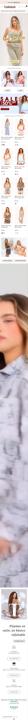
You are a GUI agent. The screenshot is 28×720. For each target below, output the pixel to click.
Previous (2, 82)
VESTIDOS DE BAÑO (20, 260)
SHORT (7, 90)
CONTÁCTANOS (14, 692)
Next (26, 82)
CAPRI (20, 90)
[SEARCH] (19, 7)
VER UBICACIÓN (14, 675)
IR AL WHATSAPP (14, 658)
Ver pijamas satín (19, 641)
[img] (14, 702)
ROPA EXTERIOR (8, 260)
